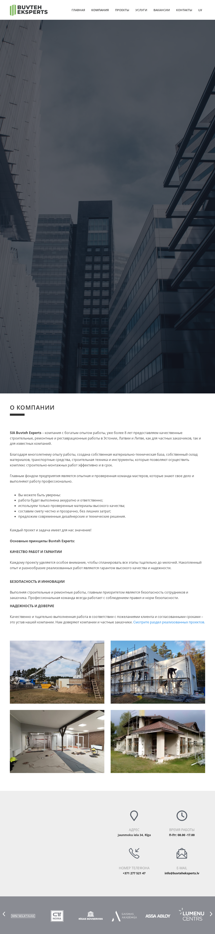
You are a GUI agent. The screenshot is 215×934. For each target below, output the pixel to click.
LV (200, 10)
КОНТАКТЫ (184, 10)
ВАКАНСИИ (161, 10)
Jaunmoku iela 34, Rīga (134, 835)
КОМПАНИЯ (100, 10)
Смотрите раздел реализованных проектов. (169, 622)
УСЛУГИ (141, 10)
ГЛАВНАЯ (78, 10)
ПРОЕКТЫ (122, 10)
